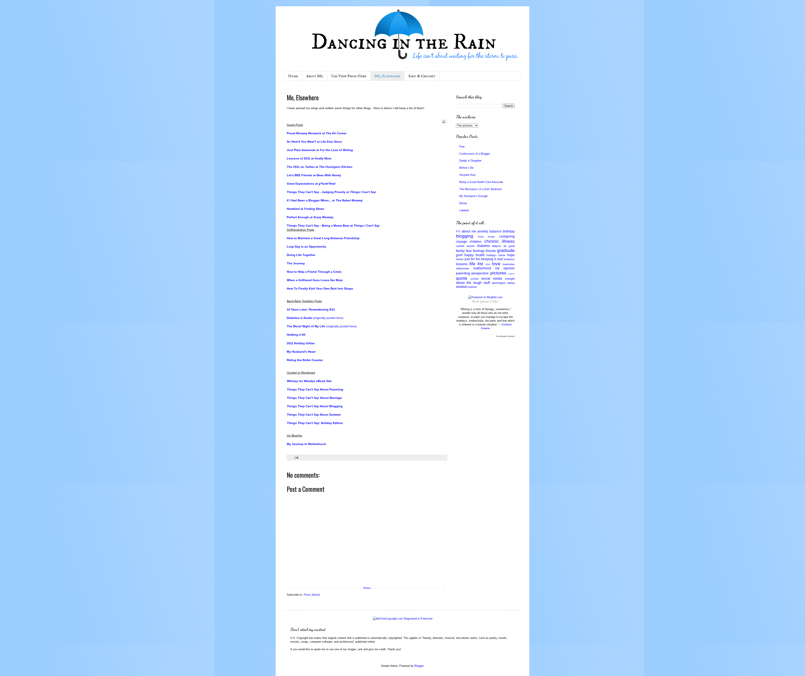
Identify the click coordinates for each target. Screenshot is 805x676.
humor (460, 259)
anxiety (482, 231)
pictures (498, 272)
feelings (479, 251)
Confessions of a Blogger (474, 153)
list (480, 263)
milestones (462, 268)
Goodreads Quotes (505, 336)
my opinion (505, 268)
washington (498, 282)
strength (510, 278)
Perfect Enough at (310, 217)
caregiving (507, 236)
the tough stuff (478, 282)
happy (469, 255)
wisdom (461, 286)
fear (469, 251)
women (472, 286)
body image (486, 236)
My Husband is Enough (473, 196)
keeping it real (492, 259)
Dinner (463, 203)
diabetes (483, 246)
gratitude (506, 250)
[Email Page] (296, 457)
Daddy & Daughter (470, 160)
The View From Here (348, 76)
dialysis (496, 246)
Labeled (464, 210)
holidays (492, 255)
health (480, 255)
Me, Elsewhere (387, 76)
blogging (464, 236)
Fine (462, 146)
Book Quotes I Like (485, 301)
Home (293, 76)
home (502, 255)
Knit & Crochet (421, 76)
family (460, 251)
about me (469, 231)
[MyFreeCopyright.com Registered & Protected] (402, 618)
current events (465, 246)
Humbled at (305, 208)
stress (460, 282)
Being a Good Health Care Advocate (481, 182)
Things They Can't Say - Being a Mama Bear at (333, 225)
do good (509, 246)
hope (511, 255)
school (474, 278)
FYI (458, 231)
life (472, 263)
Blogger (418, 665)
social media (491, 278)
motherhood (482, 268)
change (461, 241)
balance (495, 231)
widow (511, 282)
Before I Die (466, 167)
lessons (461, 264)
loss (488, 264)
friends (491, 251)
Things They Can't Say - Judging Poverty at (331, 192)
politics (511, 274)
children (476, 241)
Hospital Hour (467, 174)
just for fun (472, 259)
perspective (480, 273)
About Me (314, 76)
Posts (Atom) (312, 594)
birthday (509, 231)
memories (509, 264)
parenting (463, 273)
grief (459, 255)
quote (461, 278)
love (496, 263)
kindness (509, 259)
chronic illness (499, 241)
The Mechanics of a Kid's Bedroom (480, 189)
